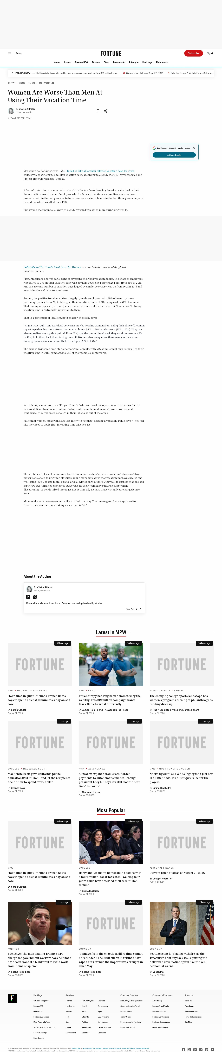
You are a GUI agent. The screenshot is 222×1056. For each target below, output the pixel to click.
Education (102, 1032)
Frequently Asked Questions (131, 1000)
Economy (85, 949)
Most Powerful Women (36, 83)
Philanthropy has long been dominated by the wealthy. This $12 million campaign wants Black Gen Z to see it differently (110, 700)
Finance (96, 62)
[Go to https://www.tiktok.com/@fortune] (206, 1049)
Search (19, 53)
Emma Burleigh (90, 891)
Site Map (188, 1022)
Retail (84, 1011)
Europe (68, 1027)
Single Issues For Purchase (130, 1022)
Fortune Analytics (159, 1011)
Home (57, 62)
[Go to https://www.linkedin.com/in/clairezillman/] (28, 597)
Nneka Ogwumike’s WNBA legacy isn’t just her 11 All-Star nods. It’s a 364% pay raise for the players (181, 778)
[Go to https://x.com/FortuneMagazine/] (189, 1049)
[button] (57, 62)
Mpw (100, 1011)
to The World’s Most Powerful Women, (53, 267)
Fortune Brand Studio (160, 1006)
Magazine (85, 1032)
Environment (71, 1032)
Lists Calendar (39, 1038)
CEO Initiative (103, 1017)
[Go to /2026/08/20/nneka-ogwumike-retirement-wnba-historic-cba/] (182, 742)
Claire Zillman (27, 109)
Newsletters (86, 1027)
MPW (11, 83)
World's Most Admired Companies (46, 1027)
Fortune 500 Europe (41, 1017)
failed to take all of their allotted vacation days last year (100, 170)
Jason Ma (158, 972)
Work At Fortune (191, 1011)
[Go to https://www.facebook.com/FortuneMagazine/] (183, 1049)
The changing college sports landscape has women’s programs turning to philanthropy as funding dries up (181, 700)
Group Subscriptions (160, 1027)
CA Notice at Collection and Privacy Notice (107, 1048)
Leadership (119, 62)
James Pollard (90, 710)
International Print (127, 1027)
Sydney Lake (18, 788)
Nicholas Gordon (91, 792)
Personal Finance (162, 868)
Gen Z (92, 691)
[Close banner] (194, 148)
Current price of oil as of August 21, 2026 (126, 73)
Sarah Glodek (18, 710)
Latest (67, 62)
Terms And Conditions (193, 1017)
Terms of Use (76, 1048)
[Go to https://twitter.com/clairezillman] (35, 597)
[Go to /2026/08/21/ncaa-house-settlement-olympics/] (182, 664)
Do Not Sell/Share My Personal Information (135, 1048)
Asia (82, 769)
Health (84, 1006)
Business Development (161, 1022)
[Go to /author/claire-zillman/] (29, 589)
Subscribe (193, 53)
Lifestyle (133, 62)
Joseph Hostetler (163, 879)
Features (101, 1000)
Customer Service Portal (130, 1006)
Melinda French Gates (32, 691)
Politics (13, 949)
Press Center (190, 1006)
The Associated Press (115, 710)
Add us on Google (174, 155)
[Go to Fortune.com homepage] (111, 53)
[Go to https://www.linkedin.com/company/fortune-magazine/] (195, 1049)
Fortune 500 (81, 62)
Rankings (147, 62)
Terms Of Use (125, 1017)
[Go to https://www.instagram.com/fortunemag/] (200, 1049)
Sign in (210, 53)
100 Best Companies (41, 1000)
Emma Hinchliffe (162, 788)
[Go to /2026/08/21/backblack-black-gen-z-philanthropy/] (111, 664)
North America (160, 691)
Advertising (157, 1000)
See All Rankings (40, 1032)
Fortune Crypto (88, 1000)
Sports (179, 691)
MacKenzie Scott (35, 769)
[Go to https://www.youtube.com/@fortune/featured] (212, 1049)
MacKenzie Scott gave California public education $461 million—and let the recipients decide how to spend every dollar (39, 778)
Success (13, 769)
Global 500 (37, 1011)
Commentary (103, 1006)
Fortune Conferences (160, 1017)
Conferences (103, 1022)
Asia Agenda (96, 769)
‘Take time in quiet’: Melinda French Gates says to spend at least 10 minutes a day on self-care (40, 700)
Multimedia (162, 62)
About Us (188, 1000)
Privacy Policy (126, 1011)
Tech (106, 62)
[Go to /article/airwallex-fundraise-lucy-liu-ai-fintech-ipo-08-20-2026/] (111, 742)
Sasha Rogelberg (21, 972)
